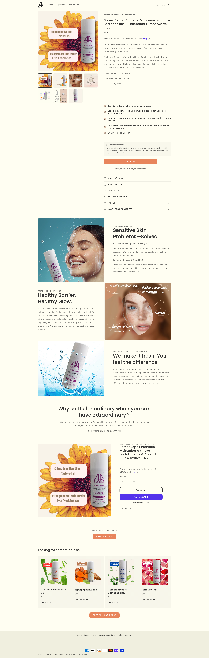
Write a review (104, 536)
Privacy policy (70, 655)
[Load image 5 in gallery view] (45, 96)
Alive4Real (47, 655)
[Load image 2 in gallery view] (60, 80)
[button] (158, 5)
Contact (128, 635)
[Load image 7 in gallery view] (76, 96)
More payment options (141, 503)
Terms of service (82, 655)
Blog (121, 635)
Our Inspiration (83, 635)
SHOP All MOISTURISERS (104, 615)
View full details (126, 508)
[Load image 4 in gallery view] (91, 80)
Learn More (46, 603)
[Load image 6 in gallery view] (60, 96)
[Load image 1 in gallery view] (45, 80)
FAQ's (94, 635)
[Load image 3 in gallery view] (76, 80)
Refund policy (58, 655)
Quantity (123, 477)
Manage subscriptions (108, 635)
